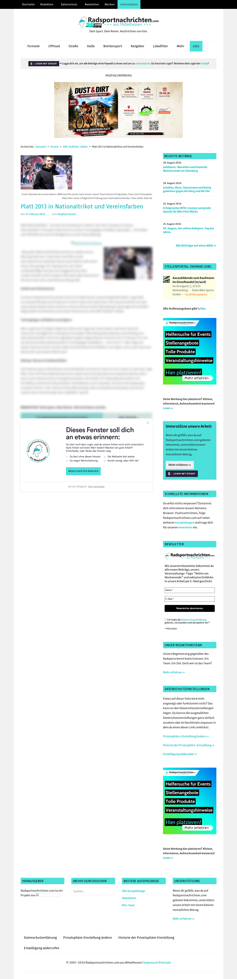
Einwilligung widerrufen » (180, 754)
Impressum (151, 962)
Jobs (196, 46)
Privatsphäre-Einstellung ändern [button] (87, 937)
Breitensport (112, 46)
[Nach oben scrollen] (231, 973)
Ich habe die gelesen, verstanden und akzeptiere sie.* (187, 621)
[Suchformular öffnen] (207, 46)
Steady (204, 63)
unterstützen (142, 63)
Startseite (28, 4)
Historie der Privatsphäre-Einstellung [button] (146, 937)
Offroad (54, 46)
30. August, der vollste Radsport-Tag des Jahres (188, 230)
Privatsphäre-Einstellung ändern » (186, 736)
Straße (73, 46)
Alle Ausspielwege (133, 891)
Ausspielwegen (184, 522)
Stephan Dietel (66, 214)
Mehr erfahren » (179, 465)
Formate (33, 46)
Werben (110, 4)
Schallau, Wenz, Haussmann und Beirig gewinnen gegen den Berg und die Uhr (187, 189)
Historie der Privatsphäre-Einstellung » (189, 745)
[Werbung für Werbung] (189, 383)
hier (203, 308)
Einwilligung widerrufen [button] (41, 948)
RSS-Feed (128, 905)
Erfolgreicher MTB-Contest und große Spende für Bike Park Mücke (187, 209)
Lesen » (168, 408)
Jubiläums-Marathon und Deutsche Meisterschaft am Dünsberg (185, 168)
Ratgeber (137, 46)
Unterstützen (129, 4)
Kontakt (165, 962)
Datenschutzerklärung (194, 619)
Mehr (180, 46)
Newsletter (92, 4)
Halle (91, 46)
